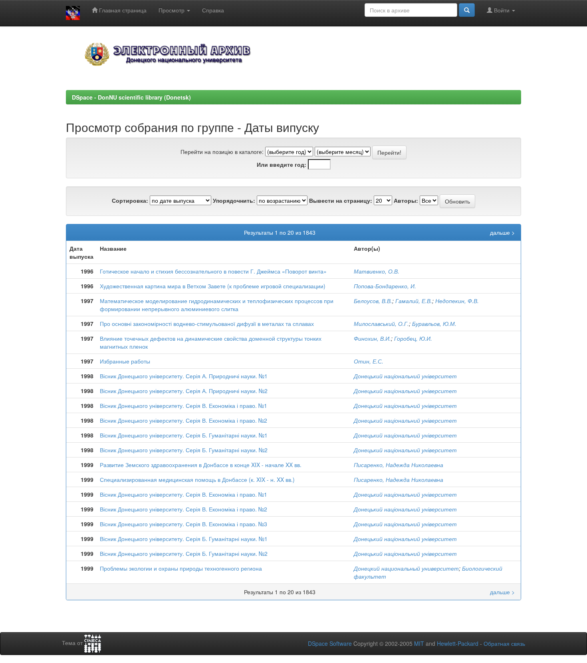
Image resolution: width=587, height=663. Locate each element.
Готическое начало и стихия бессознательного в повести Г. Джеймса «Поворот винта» (213, 271)
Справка (213, 10)
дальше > (502, 232)
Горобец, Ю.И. (413, 338)
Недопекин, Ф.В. (457, 301)
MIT (419, 643)
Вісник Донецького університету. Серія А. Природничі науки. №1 (184, 376)
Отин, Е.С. (368, 361)
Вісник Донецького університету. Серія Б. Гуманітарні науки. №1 (184, 435)
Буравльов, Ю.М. (434, 324)
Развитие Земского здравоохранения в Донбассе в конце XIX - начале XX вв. (200, 465)
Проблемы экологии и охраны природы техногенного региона (181, 568)
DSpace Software (330, 643)
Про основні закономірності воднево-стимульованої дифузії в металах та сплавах (207, 324)
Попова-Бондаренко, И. (385, 286)
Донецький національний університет (405, 376)
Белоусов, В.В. (373, 301)
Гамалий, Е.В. (413, 301)
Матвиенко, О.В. (376, 271)
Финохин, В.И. (372, 338)
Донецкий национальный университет (406, 568)
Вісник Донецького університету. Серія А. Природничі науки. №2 (184, 391)
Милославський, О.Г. (381, 324)
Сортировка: (130, 200)
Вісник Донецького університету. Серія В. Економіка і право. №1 (183, 405)
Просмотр (172, 10)
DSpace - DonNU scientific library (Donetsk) (131, 97)
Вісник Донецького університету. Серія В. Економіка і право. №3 (183, 524)
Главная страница (122, 10)
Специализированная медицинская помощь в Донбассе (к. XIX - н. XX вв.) (197, 479)
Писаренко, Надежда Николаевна (398, 465)
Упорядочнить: (234, 200)
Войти (501, 10)
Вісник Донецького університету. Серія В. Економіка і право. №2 (183, 420)
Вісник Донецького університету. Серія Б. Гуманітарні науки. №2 (184, 450)
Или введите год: (281, 164)
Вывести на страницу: (340, 200)
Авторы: (406, 200)
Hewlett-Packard (457, 643)
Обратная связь (504, 643)
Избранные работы (125, 361)
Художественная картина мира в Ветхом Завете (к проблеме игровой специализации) (212, 286)
